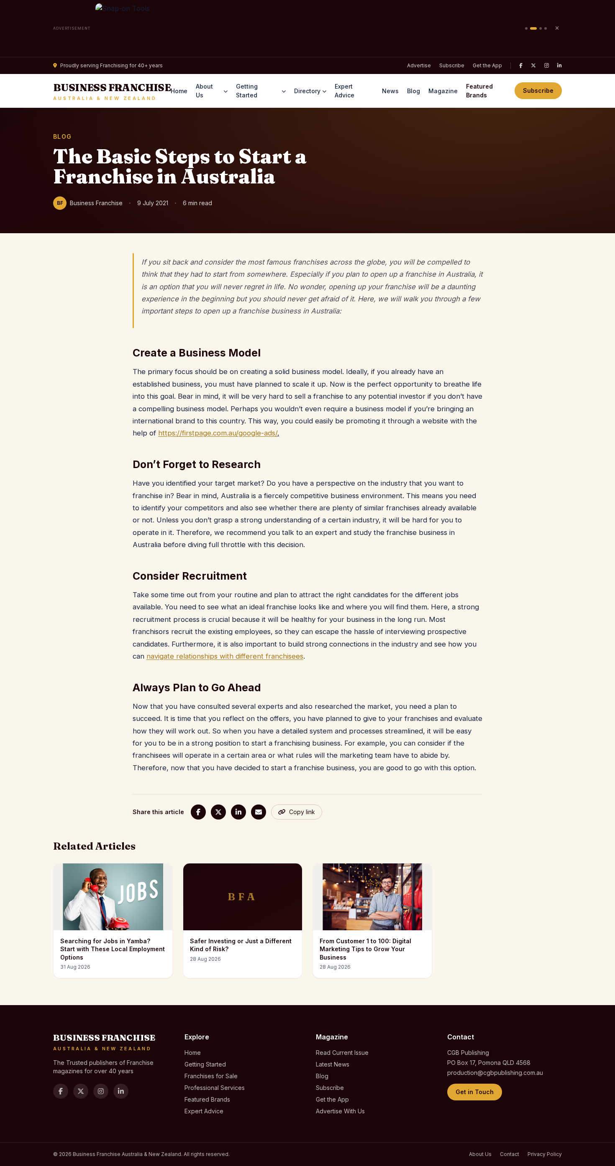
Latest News (332, 1064)
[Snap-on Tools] (307, 28)
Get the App (487, 65)
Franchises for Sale (211, 1075)
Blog (413, 90)
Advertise (419, 65)
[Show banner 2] (533, 28)
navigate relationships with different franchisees (224, 656)
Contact (509, 1154)
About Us (204, 91)
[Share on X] (218, 812)
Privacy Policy (545, 1154)
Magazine (443, 90)
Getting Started (247, 91)
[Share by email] (258, 812)
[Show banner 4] (545, 28)
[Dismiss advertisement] (557, 28)
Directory (307, 90)
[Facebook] (521, 65)
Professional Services (214, 1087)
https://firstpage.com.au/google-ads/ (217, 433)
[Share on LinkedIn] (238, 812)
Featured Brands (479, 91)
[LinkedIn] (559, 65)
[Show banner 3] (540, 28)
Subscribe (451, 65)
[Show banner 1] (526, 28)
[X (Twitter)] (533, 65)
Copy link (302, 811)
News (390, 90)
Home (179, 90)
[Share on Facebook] (198, 812)
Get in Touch (475, 1091)
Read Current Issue (342, 1052)
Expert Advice (344, 91)
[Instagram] (546, 65)
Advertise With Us (340, 1111)
